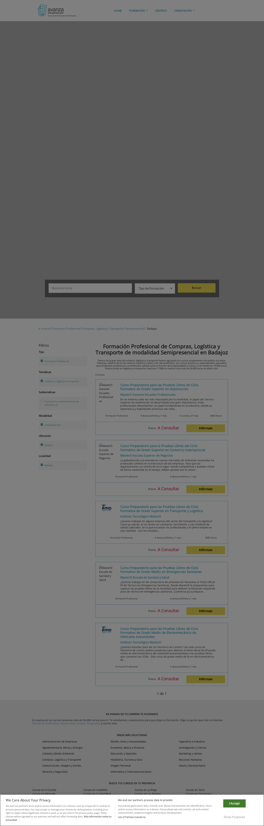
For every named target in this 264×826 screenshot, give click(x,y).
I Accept (234, 803)
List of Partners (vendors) (131, 817)
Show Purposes (234, 817)
